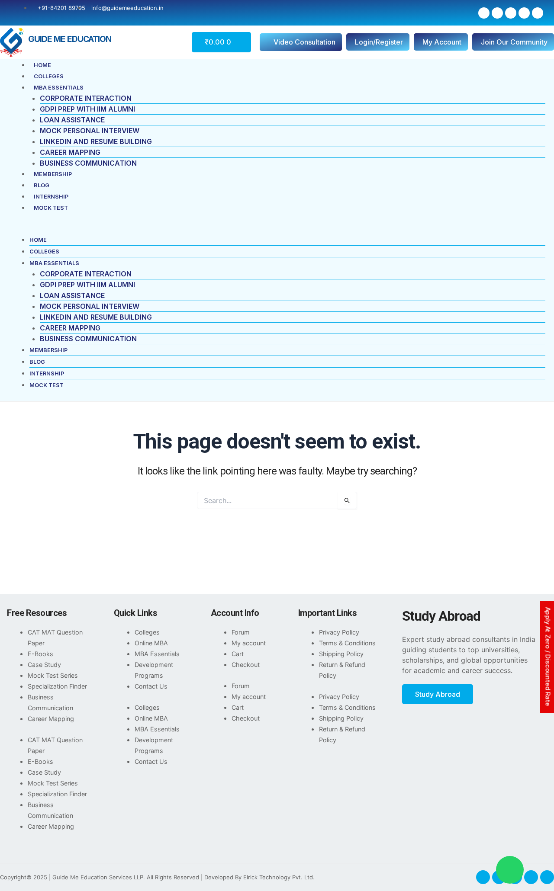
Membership (53, 174)
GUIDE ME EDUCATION (69, 39)
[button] (277, 229)
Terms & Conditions (347, 643)
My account (249, 643)
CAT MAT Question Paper (55, 637)
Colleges (49, 76)
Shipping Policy (341, 653)
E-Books (40, 653)
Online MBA (151, 643)
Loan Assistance (72, 119)
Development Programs (154, 670)
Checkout (246, 664)
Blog (41, 185)
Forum (241, 632)
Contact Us (151, 686)
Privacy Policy (339, 632)
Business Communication (88, 163)
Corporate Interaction (86, 98)
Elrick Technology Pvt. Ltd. (279, 877)
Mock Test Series (53, 675)
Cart (238, 653)
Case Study (44, 664)
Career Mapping (70, 152)
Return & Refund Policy (342, 670)
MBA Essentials (59, 87)
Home (42, 65)
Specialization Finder (57, 686)
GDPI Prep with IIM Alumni (87, 109)
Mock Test (51, 208)
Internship (51, 196)
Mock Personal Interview (89, 130)
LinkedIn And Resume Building (96, 141)
